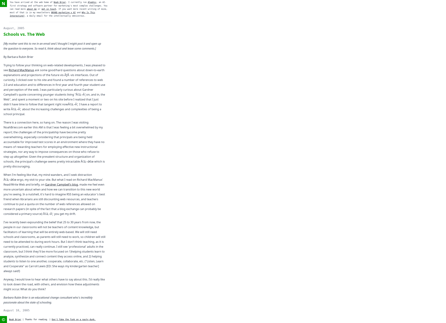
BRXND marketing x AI (63, 12)
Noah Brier (60, 2)
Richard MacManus (21, 70)
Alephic (92, 2)
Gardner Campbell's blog (61, 184)
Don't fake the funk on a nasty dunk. (74, 319)
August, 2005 (13, 28)
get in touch (48, 9)
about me (32, 9)
